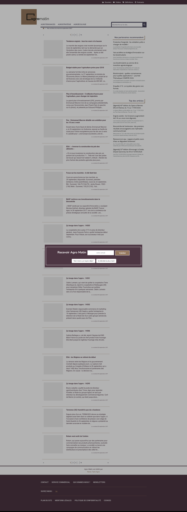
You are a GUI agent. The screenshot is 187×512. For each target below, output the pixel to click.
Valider (122, 253)
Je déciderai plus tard (106, 261)
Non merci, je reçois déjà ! (84, 261)
